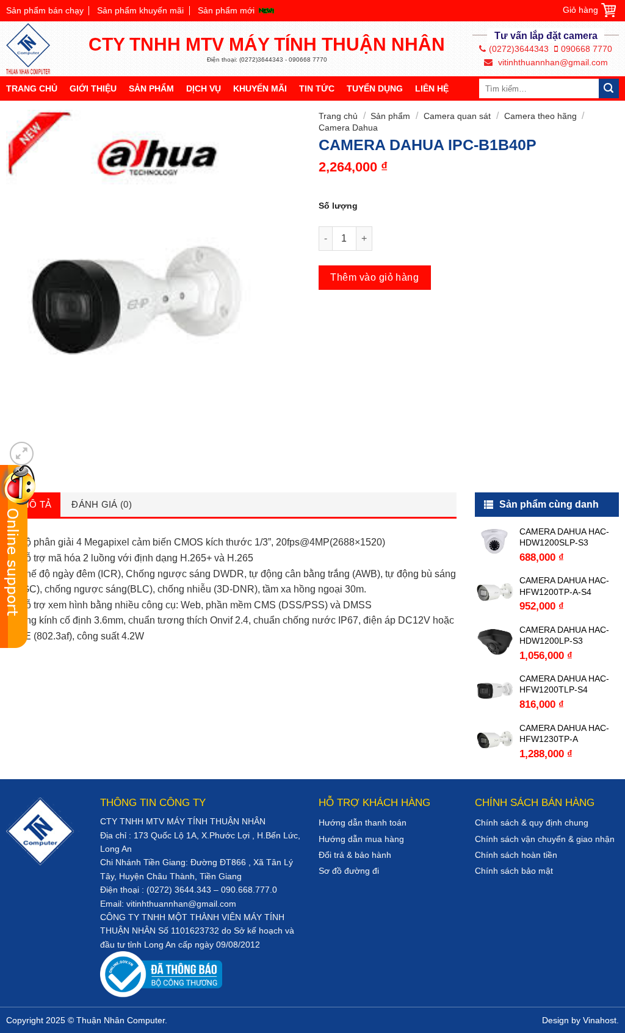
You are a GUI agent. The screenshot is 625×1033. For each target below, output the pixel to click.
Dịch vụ (203, 88)
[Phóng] (22, 454)
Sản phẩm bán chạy (45, 10)
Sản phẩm (151, 88)
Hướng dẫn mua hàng (361, 839)
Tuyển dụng (375, 88)
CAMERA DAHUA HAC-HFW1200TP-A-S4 (564, 585)
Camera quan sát (457, 116)
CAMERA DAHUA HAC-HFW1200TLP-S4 (564, 684)
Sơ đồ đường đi (349, 871)
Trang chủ (31, 88)
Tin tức (316, 88)
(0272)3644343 (519, 49)
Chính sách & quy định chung (531, 822)
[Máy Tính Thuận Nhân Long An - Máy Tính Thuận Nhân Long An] (33, 48)
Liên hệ (432, 88)
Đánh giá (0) (101, 504)
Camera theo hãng (540, 116)
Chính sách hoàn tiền (516, 855)
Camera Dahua (348, 127)
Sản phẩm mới (226, 10)
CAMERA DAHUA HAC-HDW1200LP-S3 (564, 635)
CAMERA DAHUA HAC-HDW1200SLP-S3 (564, 537)
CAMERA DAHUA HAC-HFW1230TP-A (564, 733)
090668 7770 (586, 49)
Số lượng (338, 206)
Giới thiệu (93, 88)
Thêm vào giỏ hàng (374, 277)
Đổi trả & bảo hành (355, 855)
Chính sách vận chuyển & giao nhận (545, 839)
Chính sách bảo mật (514, 871)
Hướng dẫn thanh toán (362, 822)
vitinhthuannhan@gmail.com (552, 62)
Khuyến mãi (260, 88)
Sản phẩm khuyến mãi (140, 10)
